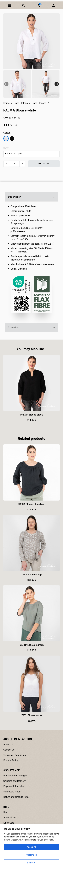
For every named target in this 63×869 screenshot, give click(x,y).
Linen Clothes (21, 103)
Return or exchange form (16, 797)
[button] (38, 5)
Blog (5, 812)
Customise (31, 855)
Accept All (31, 847)
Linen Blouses (39, 103)
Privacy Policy (10, 760)
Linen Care (8, 822)
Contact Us (9, 749)
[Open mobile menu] (9, 5)
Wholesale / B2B (12, 791)
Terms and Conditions (14, 755)
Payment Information (14, 786)
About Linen (9, 817)
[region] (31, 846)
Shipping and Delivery (14, 781)
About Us (8, 744)
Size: (6, 148)
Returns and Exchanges (15, 775)
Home (6, 103)
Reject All (31, 863)
